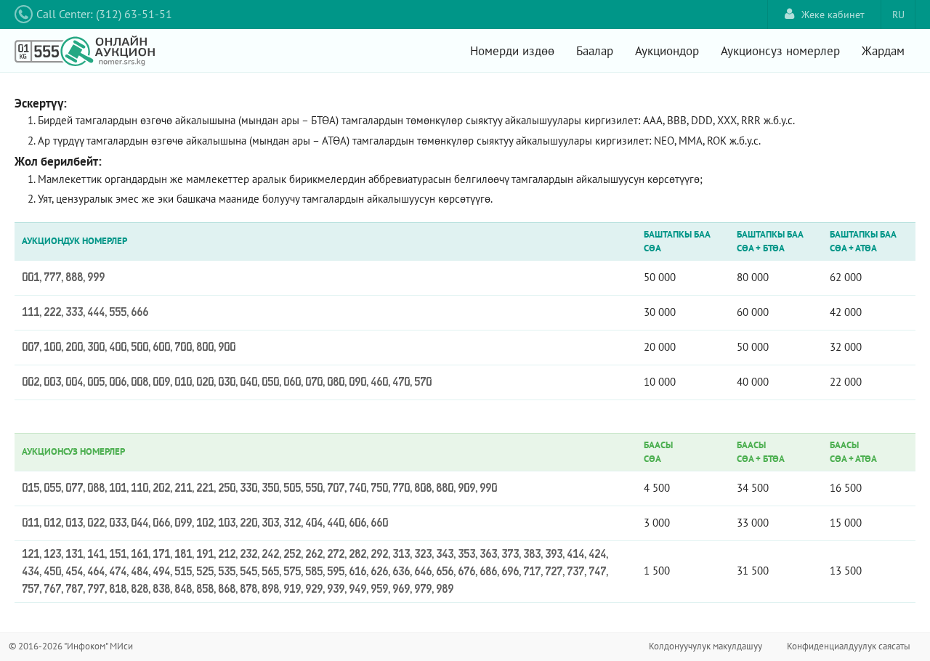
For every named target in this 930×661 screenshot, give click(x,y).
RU (898, 14)
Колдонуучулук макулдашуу (705, 646)
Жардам (883, 51)
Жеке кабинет (833, 14)
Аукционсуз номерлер (780, 51)
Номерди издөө (512, 51)
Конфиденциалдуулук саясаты (848, 646)
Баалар (594, 51)
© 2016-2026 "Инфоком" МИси (71, 646)
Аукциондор (667, 51)
